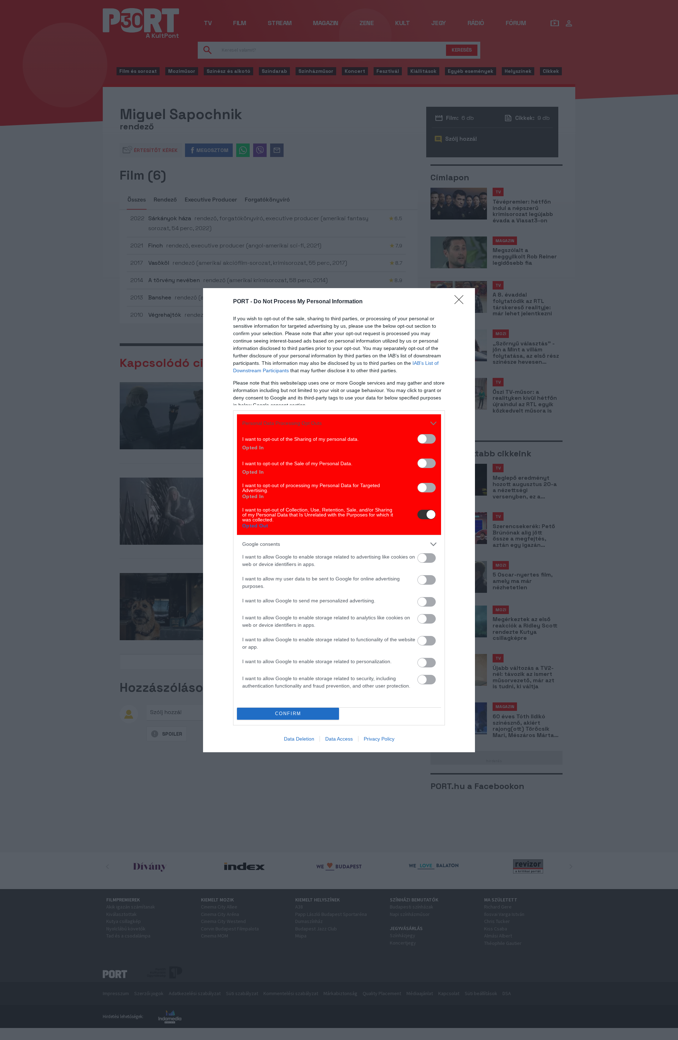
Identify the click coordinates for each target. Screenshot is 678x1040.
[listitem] (339, 423)
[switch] (426, 439)
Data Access (339, 739)
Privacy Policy (379, 739)
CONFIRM (288, 713)
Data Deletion (299, 739)
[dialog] (339, 520)
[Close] (461, 302)
